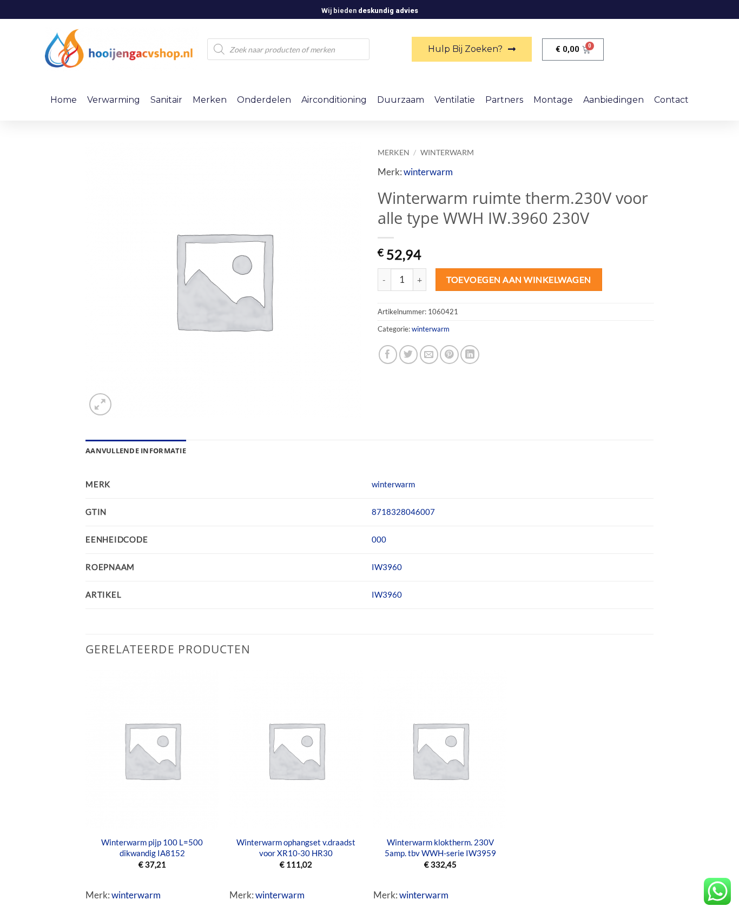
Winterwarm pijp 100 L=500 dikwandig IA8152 (152, 847)
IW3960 (387, 567)
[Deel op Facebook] (388, 354)
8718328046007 (403, 512)
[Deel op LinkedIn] (469, 354)
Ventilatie (454, 100)
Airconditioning (334, 100)
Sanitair (166, 100)
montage (553, 100)
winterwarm (447, 152)
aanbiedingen (613, 100)
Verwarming (113, 100)
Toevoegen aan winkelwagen (518, 279)
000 (379, 539)
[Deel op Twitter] (408, 354)
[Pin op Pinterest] (449, 354)
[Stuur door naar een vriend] (429, 354)
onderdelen (264, 100)
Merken (210, 100)
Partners (504, 100)
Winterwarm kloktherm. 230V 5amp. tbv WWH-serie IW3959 (440, 847)
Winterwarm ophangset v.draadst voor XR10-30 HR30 (295, 847)
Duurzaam (400, 100)
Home (63, 100)
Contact (671, 100)
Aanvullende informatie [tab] (135, 450)
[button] (100, 404)
